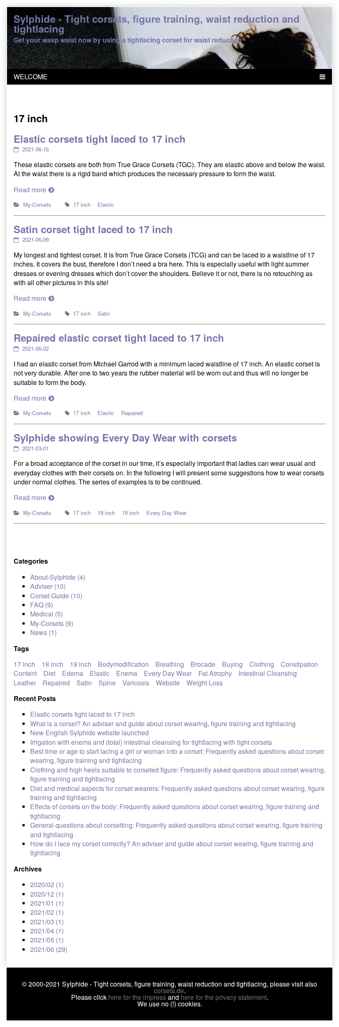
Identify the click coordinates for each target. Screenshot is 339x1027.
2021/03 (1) (47, 921)
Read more (30, 189)
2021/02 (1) (47, 912)
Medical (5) (46, 614)
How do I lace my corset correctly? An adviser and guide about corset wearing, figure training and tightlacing (171, 848)
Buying (232, 664)
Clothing (261, 664)
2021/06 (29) (48, 949)
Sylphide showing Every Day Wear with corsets (125, 437)
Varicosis (135, 682)
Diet (49, 673)
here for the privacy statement (224, 997)
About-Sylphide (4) (57, 577)
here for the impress (137, 997)
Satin (104, 313)
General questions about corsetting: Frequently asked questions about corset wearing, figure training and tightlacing (176, 829)
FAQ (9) (41, 604)
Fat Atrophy (215, 673)
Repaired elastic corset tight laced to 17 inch (119, 338)
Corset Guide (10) (56, 595)
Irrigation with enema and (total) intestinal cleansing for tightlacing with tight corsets (151, 742)
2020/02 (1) (47, 884)
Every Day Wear (166, 513)
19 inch (130, 513)
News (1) (43, 632)
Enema (126, 673)
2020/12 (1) (47, 894)
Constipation (299, 664)
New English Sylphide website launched (89, 732)
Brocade (203, 664)
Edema (72, 673)
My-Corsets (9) (51, 623)
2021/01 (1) (47, 903)
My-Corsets (37, 204)
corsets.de (169, 990)
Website (168, 682)
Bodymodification (123, 664)
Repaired (132, 413)
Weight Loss (204, 682)
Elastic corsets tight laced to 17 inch (100, 139)
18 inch (106, 513)
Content (25, 673)
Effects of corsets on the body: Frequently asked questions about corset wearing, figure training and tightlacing (174, 811)
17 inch (82, 204)
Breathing (169, 664)
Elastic (106, 204)
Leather (25, 682)
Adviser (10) (48, 586)
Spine (107, 682)
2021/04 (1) (47, 930)
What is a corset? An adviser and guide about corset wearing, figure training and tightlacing (163, 723)
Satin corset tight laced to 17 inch (93, 229)
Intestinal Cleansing (268, 673)
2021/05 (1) (47, 939)
